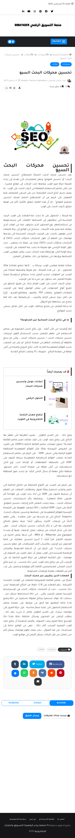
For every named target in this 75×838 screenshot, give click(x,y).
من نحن (32, 819)
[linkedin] (23, 11)
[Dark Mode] (11, 42)
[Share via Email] (38, 682)
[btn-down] (6, 88)
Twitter (38, 664)
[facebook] (46, 11)
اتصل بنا (60, 819)
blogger (61, 703)
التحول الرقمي (34, 398)
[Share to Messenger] (15, 673)
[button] (59, 41)
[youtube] (29, 11)
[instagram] (34, 11)
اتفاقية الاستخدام (46, 819)
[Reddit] (51, 673)
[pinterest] (40, 11)
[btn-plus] (14, 88)
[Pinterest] (60, 673)
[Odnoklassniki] (33, 673)
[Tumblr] (15, 664)
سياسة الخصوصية (18, 819)
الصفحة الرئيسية (61, 55)
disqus (37, 703)
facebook (57, 664)
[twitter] (52, 11)
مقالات (27, 55)
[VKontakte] (42, 673)
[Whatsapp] (24, 673)
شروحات (41, 55)
